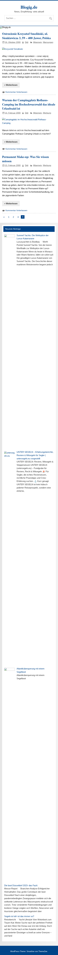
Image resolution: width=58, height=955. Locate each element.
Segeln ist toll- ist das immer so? (19, 916)
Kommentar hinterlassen (16, 92)
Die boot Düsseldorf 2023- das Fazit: (21, 885)
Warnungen (48, 42)
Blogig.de (29, 7)
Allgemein (37, 42)
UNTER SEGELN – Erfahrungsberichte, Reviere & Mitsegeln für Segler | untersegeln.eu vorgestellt (35, 455)
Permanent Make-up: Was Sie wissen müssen (25, 159)
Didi (26, 42)
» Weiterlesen (10, 85)
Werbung (47, 113)
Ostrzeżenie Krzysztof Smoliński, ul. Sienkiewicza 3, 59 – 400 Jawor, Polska (26, 35)
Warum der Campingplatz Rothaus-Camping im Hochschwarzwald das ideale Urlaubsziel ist (28, 104)
